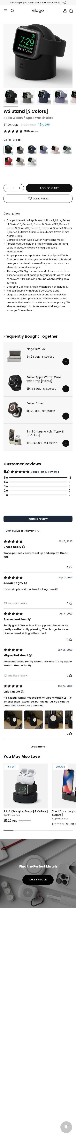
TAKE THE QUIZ (38, 879)
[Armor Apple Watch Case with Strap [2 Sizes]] (15, 382)
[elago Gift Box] (15, 355)
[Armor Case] (15, 410)
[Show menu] (5, 10)
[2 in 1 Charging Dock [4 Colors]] (26, 786)
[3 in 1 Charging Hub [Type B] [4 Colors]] (15, 437)
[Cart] (71, 10)
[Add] (65, 361)
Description (12, 213)
